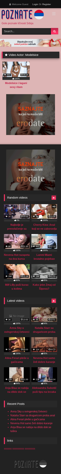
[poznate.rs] (25, 15)
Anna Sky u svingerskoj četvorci (28, 411)
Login (35, 4)
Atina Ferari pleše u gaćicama (27, 419)
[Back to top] (50, 464)
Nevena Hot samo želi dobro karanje (31, 423)
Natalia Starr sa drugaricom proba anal (32, 415)
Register (46, 4)
